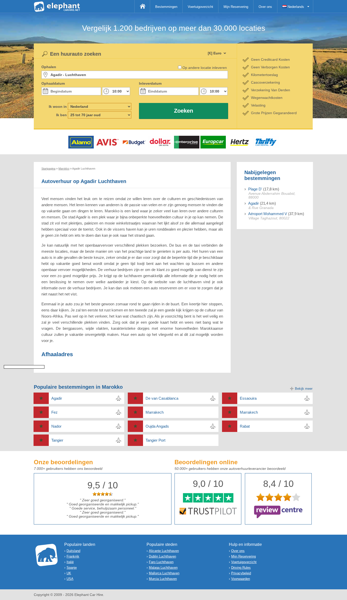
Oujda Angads (157, 426)
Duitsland (73, 551)
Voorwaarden (240, 579)
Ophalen (48, 67)
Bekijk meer (303, 389)
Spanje (72, 567)
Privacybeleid (241, 573)
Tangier (57, 440)
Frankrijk (73, 556)
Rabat (245, 426)
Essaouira (248, 398)
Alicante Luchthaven (164, 551)
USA (70, 579)
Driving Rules (241, 567)
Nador (56, 426)
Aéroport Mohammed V (267, 214)
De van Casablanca (162, 398)
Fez (54, 412)
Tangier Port (155, 440)
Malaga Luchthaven (163, 567)
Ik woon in (58, 106)
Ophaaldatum (53, 83)
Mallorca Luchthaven (164, 573)
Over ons (265, 7)
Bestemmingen (166, 7)
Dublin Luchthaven (162, 556)
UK (69, 573)
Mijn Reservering (236, 7)
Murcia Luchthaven (163, 579)
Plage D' (255, 189)
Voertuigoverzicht (200, 7)
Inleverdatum (150, 83)
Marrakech (155, 412)
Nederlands (295, 7)
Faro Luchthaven (161, 562)
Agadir (253, 203)
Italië (70, 562)
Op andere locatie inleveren (204, 68)
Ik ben (61, 115)
